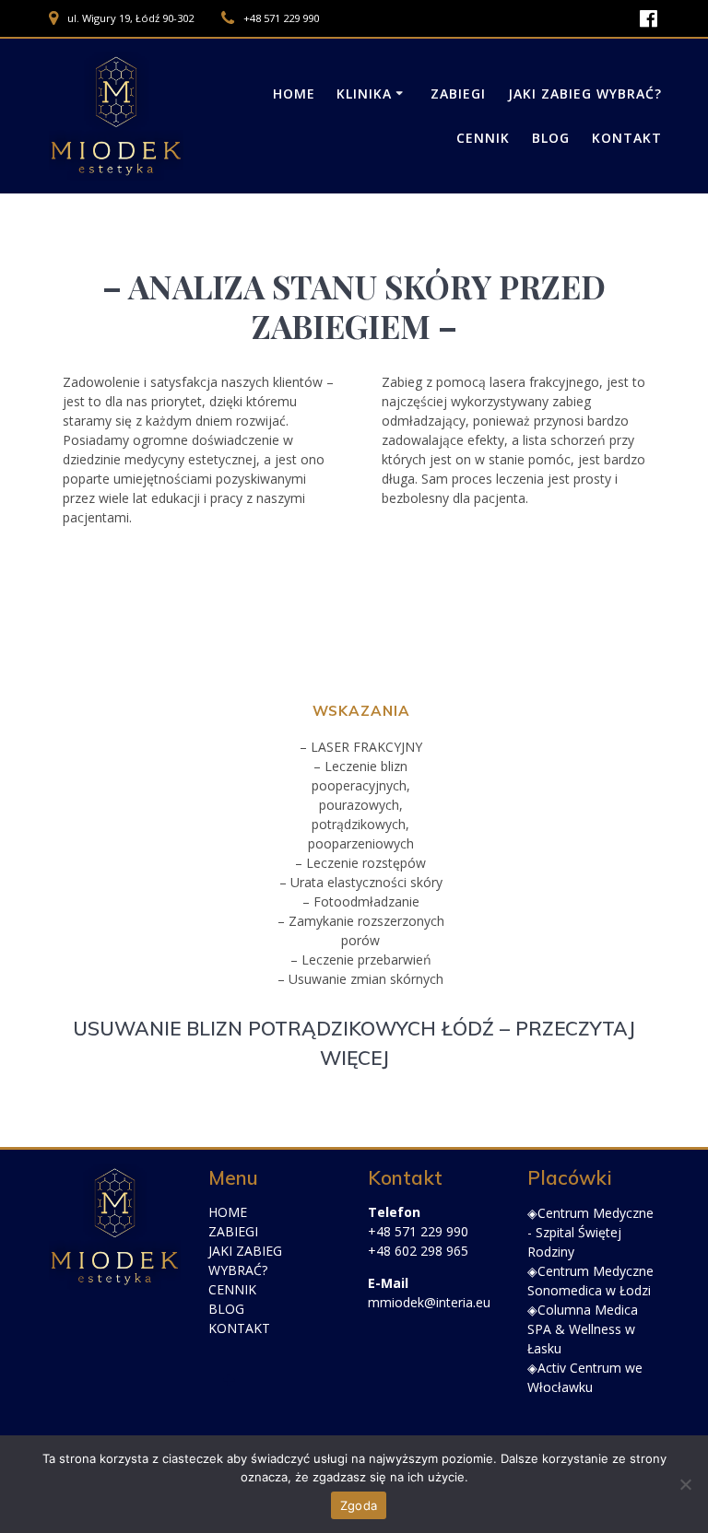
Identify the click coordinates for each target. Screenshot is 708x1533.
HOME (227, 1212)
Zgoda (358, 1505)
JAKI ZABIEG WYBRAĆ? (585, 93)
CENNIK (232, 1289)
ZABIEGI (233, 1231)
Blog (551, 137)
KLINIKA (364, 93)
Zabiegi (458, 93)
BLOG (226, 1308)
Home (294, 93)
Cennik (483, 137)
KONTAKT (239, 1328)
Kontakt (627, 137)
